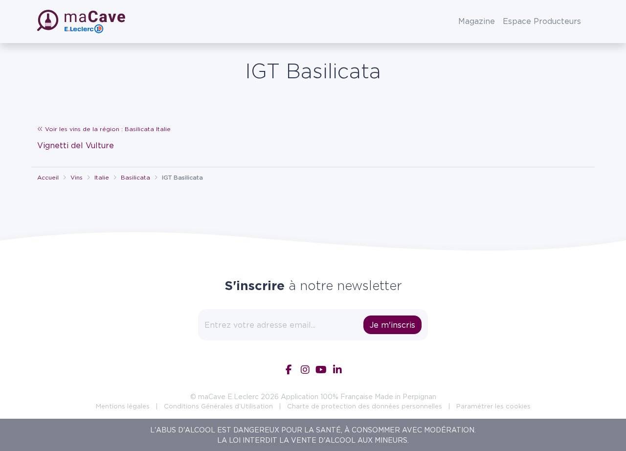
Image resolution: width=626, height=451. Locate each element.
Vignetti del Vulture (75, 145)
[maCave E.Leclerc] (82, 21)
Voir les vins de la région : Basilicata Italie (107, 129)
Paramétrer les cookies (493, 406)
